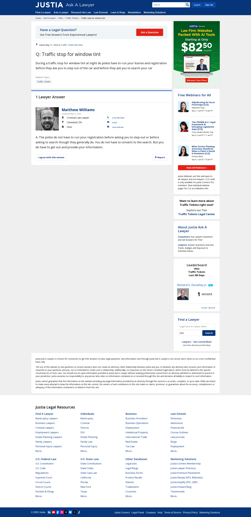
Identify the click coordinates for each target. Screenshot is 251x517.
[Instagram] (62, 512)
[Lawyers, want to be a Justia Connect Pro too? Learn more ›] (210, 285)
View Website (118, 127)
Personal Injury (88, 446)
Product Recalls (134, 477)
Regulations (42, 472)
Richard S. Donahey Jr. (192, 285)
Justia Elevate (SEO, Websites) (187, 477)
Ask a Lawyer (61, 12)
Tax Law (130, 446)
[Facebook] (57, 512)
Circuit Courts (42, 482)
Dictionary (176, 418)
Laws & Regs (118, 12)
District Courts (43, 486)
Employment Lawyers (47, 432)
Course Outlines (179, 432)
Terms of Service (172, 512)
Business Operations (137, 423)
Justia (38, 18)
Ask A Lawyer (50, 18)
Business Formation (136, 418)
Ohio (61, 18)
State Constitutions (91, 463)
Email (114, 122)
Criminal (84, 423)
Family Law (86, 441)
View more (208, 307)
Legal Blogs (132, 468)
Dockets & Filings (44, 491)
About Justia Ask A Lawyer (192, 229)
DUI (82, 432)
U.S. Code (40, 468)
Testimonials (178, 491)
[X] (74, 512)
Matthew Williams (78, 109)
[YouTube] (53, 512)
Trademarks (132, 486)
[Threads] (66, 512)
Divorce (84, 427)
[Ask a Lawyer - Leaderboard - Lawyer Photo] (183, 294)
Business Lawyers (45, 423)
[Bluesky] (70, 512)
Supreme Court (43, 477)
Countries (131, 491)
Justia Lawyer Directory (183, 468)
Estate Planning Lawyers (48, 437)
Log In (197, 5)
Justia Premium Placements (185, 472)
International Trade (136, 437)
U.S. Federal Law (45, 459)
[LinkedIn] (49, 512)
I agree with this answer (51, 157)
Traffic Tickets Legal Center (196, 214)
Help (159, 512)
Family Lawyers (43, 441)
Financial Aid (177, 427)
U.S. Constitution (44, 463)
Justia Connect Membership (186, 463)
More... (39, 451)
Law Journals (178, 437)
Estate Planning (89, 437)
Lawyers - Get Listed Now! (196, 341)
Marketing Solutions (155, 12)
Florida (84, 482)
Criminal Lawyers (44, 427)
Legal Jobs (131, 463)
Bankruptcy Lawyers (46, 418)
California (85, 477)
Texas (83, 491)
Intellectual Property (137, 432)
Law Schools (101, 12)
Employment (132, 427)
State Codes (86, 468)
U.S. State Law (89, 459)
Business (131, 413)
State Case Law (88, 472)
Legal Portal (137, 512)
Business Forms (134, 472)
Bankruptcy (86, 418)
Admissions (177, 423)
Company (151, 512)
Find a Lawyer (43, 12)
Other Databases (136, 459)
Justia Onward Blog (181, 486)
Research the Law (81, 12)
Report (161, 157)
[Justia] (49, 4)
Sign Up (209, 5)
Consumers (184, 236)
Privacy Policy (190, 512)
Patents (130, 482)
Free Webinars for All (194, 95)
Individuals (87, 413)
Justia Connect (122, 512)
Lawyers (182, 244)
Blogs (174, 441)
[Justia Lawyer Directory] (78, 512)
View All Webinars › (196, 167)
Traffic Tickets (72, 18)
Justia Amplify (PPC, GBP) (184, 482)
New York (85, 486)
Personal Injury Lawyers (48, 446)
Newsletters (134, 12)
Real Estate (132, 441)
